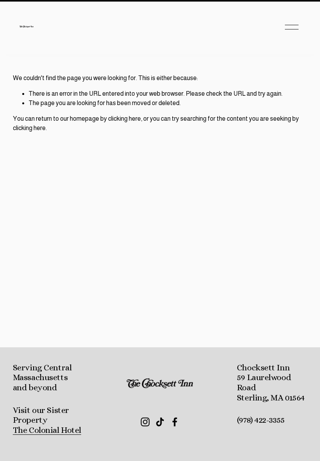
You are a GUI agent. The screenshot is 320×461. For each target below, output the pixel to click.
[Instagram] (145, 422)
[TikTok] (160, 422)
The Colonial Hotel (47, 430)
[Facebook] (175, 422)
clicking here (124, 118)
